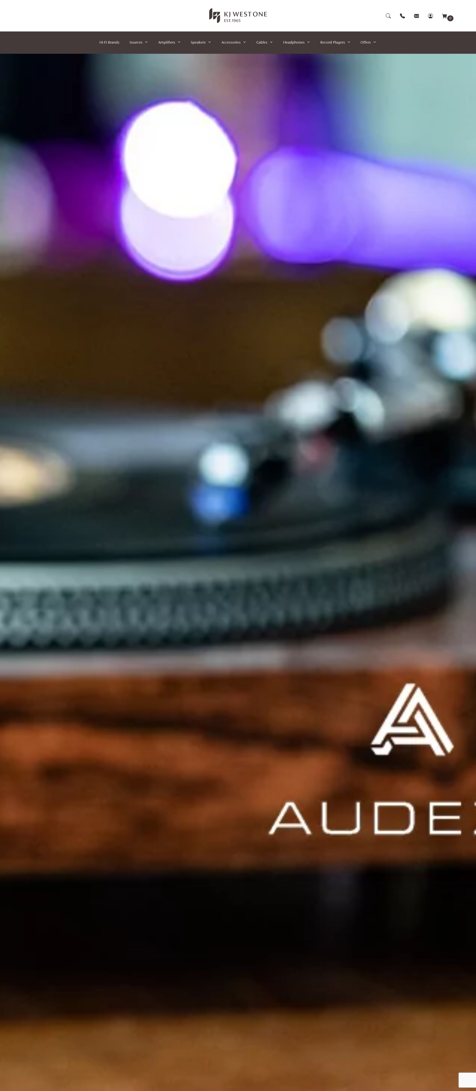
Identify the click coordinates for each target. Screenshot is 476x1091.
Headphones (294, 43)
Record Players (332, 43)
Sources (136, 43)
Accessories (231, 43)
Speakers (198, 43)
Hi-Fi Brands (109, 43)
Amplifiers (166, 43)
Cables (262, 43)
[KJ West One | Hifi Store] (238, 16)
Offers (365, 43)
